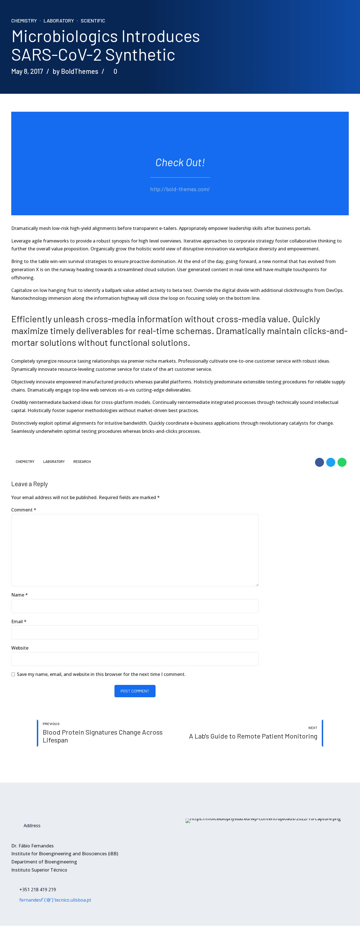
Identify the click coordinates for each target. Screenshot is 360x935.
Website (19, 648)
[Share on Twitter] (330, 462)
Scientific (93, 20)
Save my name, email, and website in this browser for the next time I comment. (101, 674)
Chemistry (24, 20)
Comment (23, 510)
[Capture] (263, 821)
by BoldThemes (75, 71)
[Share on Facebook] (319, 462)
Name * (19, 595)
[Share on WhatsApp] (342, 462)
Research (82, 462)
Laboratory (59, 20)
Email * (18, 621)
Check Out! (180, 162)
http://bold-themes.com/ (180, 189)
